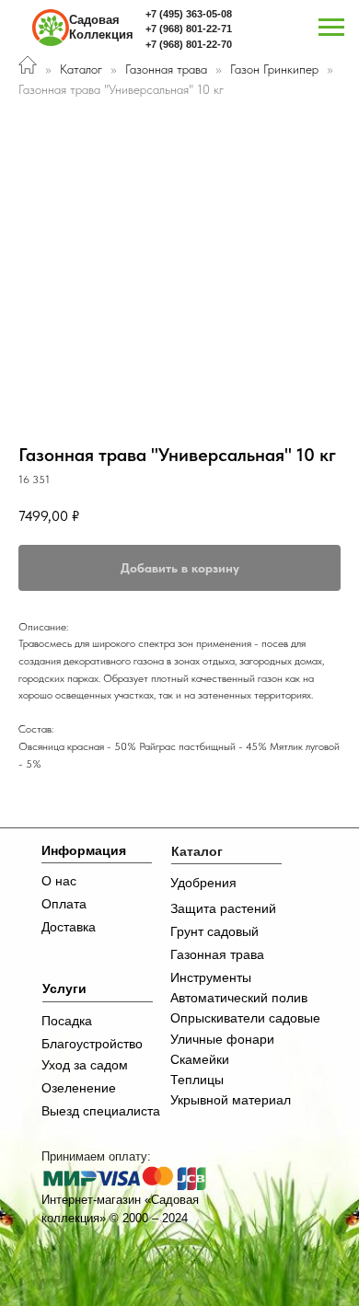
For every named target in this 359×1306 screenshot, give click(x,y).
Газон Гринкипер (276, 69)
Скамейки (199, 1059)
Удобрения (203, 882)
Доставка (68, 926)
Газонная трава (166, 69)
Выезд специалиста (100, 1111)
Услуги (64, 988)
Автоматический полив (238, 997)
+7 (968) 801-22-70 (188, 44)
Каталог (81, 69)
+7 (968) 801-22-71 (188, 28)
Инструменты (210, 977)
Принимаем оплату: (96, 1156)
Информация (83, 850)
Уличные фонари (222, 1039)
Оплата (64, 903)
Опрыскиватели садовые (245, 1018)
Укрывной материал (230, 1099)
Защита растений (223, 908)
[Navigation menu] (331, 27)
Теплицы (197, 1079)
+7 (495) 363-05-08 (188, 13)
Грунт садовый (214, 931)
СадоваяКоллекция (101, 27)
